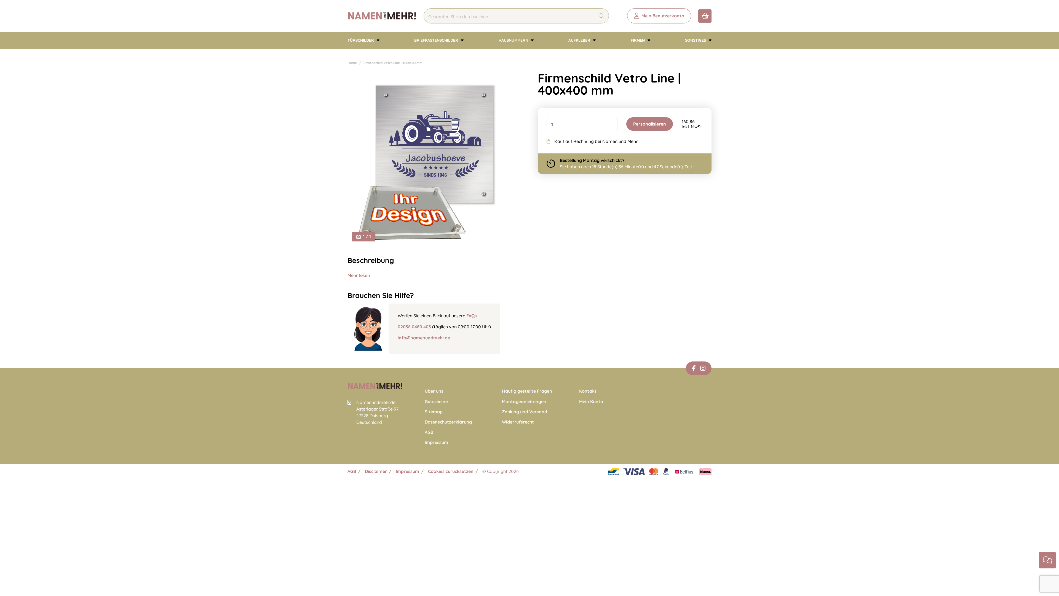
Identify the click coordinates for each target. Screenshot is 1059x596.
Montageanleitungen (524, 401)
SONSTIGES (696, 40)
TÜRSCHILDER (361, 40)
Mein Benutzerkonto (662, 15)
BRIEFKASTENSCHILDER (436, 40)
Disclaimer (376, 471)
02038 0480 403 (414, 326)
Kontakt (588, 391)
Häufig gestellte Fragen (527, 391)
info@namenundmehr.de (424, 337)
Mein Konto (591, 401)
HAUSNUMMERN (514, 40)
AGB (429, 432)
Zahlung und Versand (524, 411)
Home (352, 63)
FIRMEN (638, 40)
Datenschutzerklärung (448, 422)
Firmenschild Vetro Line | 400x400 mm (392, 63)
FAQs (471, 315)
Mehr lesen (358, 275)
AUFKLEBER (579, 40)
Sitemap (434, 411)
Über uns (434, 391)
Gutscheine (436, 401)
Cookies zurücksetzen (451, 471)
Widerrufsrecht (518, 422)
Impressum (436, 442)
